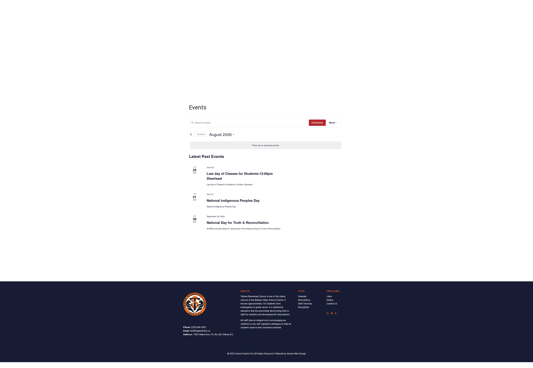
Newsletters (304, 300)
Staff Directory (305, 303)
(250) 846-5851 (198, 327)
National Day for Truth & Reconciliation (238, 222)
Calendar (302, 296)
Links (329, 296)
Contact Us (332, 303)
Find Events (317, 122)
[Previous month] (190, 134)
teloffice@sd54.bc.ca (200, 331)
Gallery (330, 300)
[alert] (265, 145)
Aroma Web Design (296, 353)
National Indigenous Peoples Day (233, 200)
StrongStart (303, 307)
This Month (201, 134)
